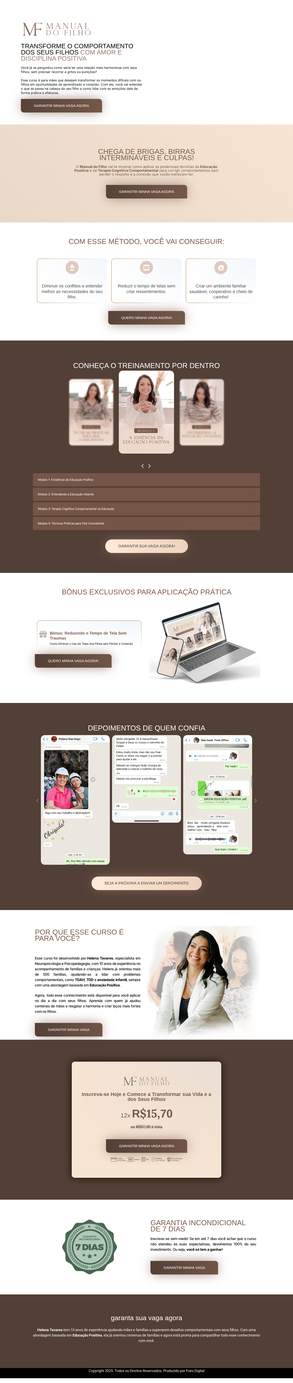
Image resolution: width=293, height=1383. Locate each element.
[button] (142, 466)
